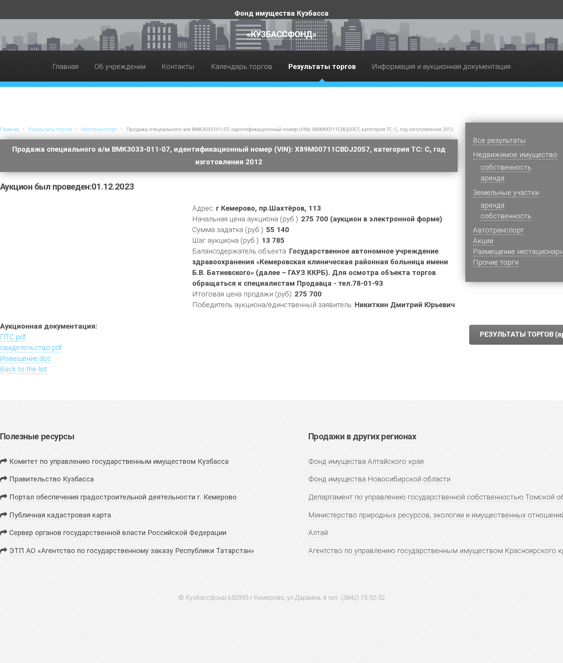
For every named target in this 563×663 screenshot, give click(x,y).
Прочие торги (496, 262)
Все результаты (499, 140)
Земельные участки (506, 192)
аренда (492, 178)
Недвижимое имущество (515, 155)
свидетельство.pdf (31, 348)
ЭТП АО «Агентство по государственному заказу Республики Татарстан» (131, 551)
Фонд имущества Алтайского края (366, 461)
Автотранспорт (498, 230)
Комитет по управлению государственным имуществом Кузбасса (119, 461)
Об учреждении (120, 66)
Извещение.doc (25, 358)
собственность (506, 216)
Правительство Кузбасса (51, 479)
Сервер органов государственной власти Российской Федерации (117, 533)
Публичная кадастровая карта (60, 515)
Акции (483, 241)
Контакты (178, 66)
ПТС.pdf (13, 337)
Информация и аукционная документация (441, 66)
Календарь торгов (241, 66)
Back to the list (23, 369)
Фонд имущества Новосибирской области (379, 479)
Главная (65, 66)
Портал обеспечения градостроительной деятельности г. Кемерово (123, 497)
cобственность (506, 167)
